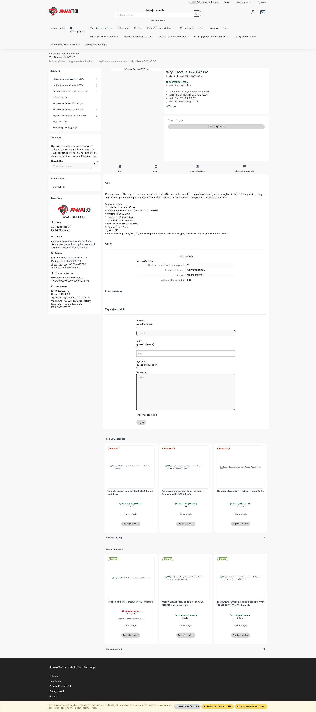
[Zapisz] (95, 164)
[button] (227, 2)
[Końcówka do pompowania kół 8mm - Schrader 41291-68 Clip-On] (186, 467)
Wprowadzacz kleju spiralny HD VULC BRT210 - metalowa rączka (183, 603)
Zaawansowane (158, 20)
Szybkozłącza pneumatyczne (112, 61)
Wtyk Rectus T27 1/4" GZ (143, 61)
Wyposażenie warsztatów (103, 36)
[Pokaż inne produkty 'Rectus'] (216, 106)
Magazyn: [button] (243, 2)
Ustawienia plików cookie (187, 706)
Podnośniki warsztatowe (160, 28)
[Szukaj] (197, 13)
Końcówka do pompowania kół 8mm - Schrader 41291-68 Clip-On (183, 493)
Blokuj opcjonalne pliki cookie (217, 706)
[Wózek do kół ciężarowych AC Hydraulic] (131, 578)
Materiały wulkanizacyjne (64, 44)
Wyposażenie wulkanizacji (137, 36)
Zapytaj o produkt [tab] (244, 171)
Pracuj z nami (57, 691)
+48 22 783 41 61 (78, 257)
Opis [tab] (120, 171)
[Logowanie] (253, 12)
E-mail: (145, 322)
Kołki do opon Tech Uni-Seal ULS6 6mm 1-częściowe (130, 493)
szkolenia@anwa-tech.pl (75, 247)
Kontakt (53, 696)
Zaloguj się (58, 186)
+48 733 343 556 (77, 264)
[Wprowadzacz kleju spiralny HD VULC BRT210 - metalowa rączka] (186, 578)
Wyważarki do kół (219, 28)
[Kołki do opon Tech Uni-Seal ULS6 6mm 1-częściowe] (131, 467)
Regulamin (55, 681)
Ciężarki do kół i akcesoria (172, 36)
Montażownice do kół (191, 28)
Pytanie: (147, 363)
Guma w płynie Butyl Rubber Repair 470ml (240, 491)
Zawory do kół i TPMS (245, 36)
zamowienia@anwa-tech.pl (79, 241)
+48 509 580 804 (71, 267)
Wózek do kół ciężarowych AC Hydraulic (130, 601)
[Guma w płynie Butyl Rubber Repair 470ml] (241, 467)
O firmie (54, 676)
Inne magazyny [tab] (197, 171)
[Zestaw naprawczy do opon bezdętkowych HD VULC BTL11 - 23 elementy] (241, 578)
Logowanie (262, 2)
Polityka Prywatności (60, 686)
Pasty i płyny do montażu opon (210, 36)
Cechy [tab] (156, 171)
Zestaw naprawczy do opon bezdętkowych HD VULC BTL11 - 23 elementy (240, 603)
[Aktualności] (262, 12)
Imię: (145, 343)
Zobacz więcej (114, 537)
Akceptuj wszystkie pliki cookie (251, 706)
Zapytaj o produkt (216, 126)
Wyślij (141, 422)
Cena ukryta (175, 120)
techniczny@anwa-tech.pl (81, 244)
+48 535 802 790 (73, 261)
